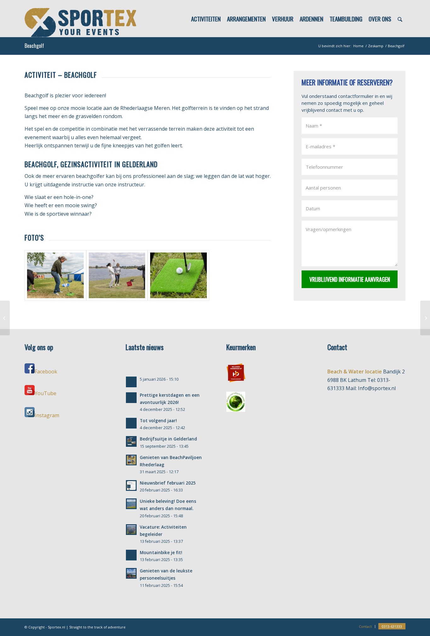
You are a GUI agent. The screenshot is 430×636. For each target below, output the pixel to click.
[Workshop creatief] (5, 318)
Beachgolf (34, 45)
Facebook (46, 371)
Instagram (47, 415)
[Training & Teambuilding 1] (425, 318)
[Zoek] (399, 18)
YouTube (45, 393)
